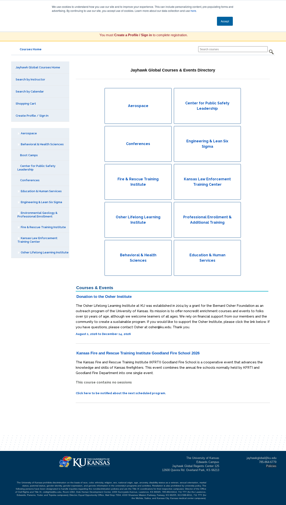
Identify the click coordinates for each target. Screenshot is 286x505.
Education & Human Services (41, 191)
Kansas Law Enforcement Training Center (37, 239)
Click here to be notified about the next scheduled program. (121, 393)
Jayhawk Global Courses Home (38, 67)
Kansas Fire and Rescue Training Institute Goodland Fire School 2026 (138, 353)
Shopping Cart (26, 103)
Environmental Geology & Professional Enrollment (37, 214)
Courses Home (31, 49)
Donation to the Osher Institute (104, 297)
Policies (271, 466)
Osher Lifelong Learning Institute (44, 252)
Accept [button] (225, 21)
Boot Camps (28, 155)
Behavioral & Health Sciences (42, 144)
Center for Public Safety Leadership (36, 167)
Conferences (29, 180)
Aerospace (28, 133)
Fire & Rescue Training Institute (43, 227)
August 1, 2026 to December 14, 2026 (103, 334)
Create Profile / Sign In (32, 115)
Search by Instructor (30, 79)
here (193, 11)
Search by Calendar (30, 91)
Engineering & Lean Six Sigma (41, 202)
